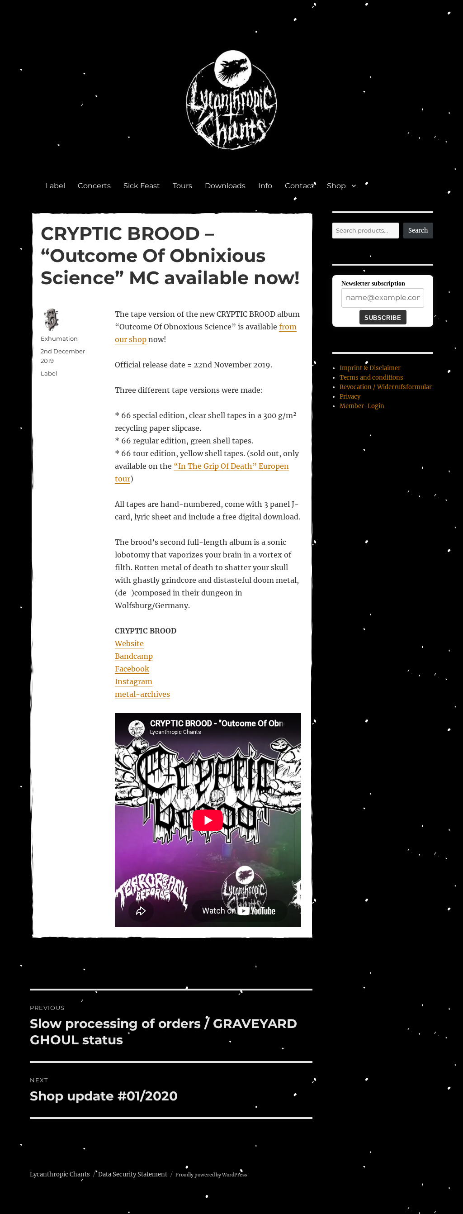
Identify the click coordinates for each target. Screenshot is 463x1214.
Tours (182, 185)
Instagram (133, 681)
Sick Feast (141, 185)
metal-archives (142, 694)
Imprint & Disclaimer (370, 368)
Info (265, 185)
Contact (299, 185)
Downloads (225, 185)
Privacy (350, 396)
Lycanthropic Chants (60, 1174)
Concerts (94, 185)
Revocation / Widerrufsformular (386, 387)
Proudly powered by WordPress (211, 1175)
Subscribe (382, 317)
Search (418, 230)
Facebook (132, 668)
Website (129, 643)
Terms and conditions (371, 377)
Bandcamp (134, 656)
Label (55, 185)
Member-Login (362, 406)
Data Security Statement (132, 1174)
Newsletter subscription (373, 283)
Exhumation (59, 338)
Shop (336, 185)
